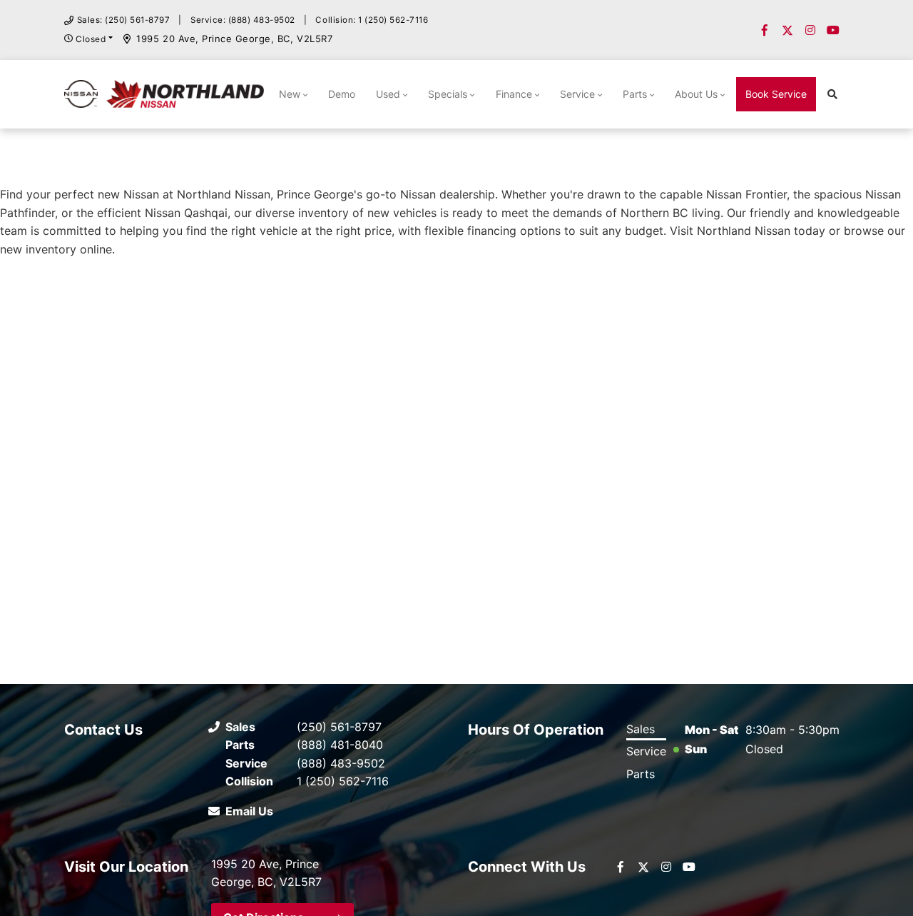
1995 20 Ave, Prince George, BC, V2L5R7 (234, 38)
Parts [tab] (640, 774)
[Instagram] (810, 30)
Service (577, 94)
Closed (91, 39)
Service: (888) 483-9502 (242, 20)
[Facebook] (764, 30)
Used (388, 94)
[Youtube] (833, 30)
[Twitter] (787, 30)
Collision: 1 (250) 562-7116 (371, 20)
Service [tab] (646, 751)
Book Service (776, 94)
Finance (514, 94)
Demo (341, 94)
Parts (635, 94)
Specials (447, 94)
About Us (696, 94)
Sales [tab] (640, 729)
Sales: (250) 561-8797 (123, 20)
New (289, 94)
